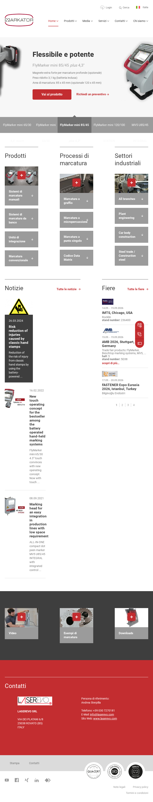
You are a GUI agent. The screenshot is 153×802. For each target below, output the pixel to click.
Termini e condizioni (137, 792)
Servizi (102, 21)
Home (52, 21)
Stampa (15, 763)
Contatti (120, 21)
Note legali (119, 786)
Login (109, 7)
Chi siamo (139, 21)
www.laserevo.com (105, 718)
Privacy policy (140, 786)
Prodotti (69, 21)
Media (86, 21)
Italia (145, 7)
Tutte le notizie (66, 289)
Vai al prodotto (24, 94)
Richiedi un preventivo (63, 94)
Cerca (126, 7)
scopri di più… (110, 363)
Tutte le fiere (135, 289)
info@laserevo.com (102, 714)
